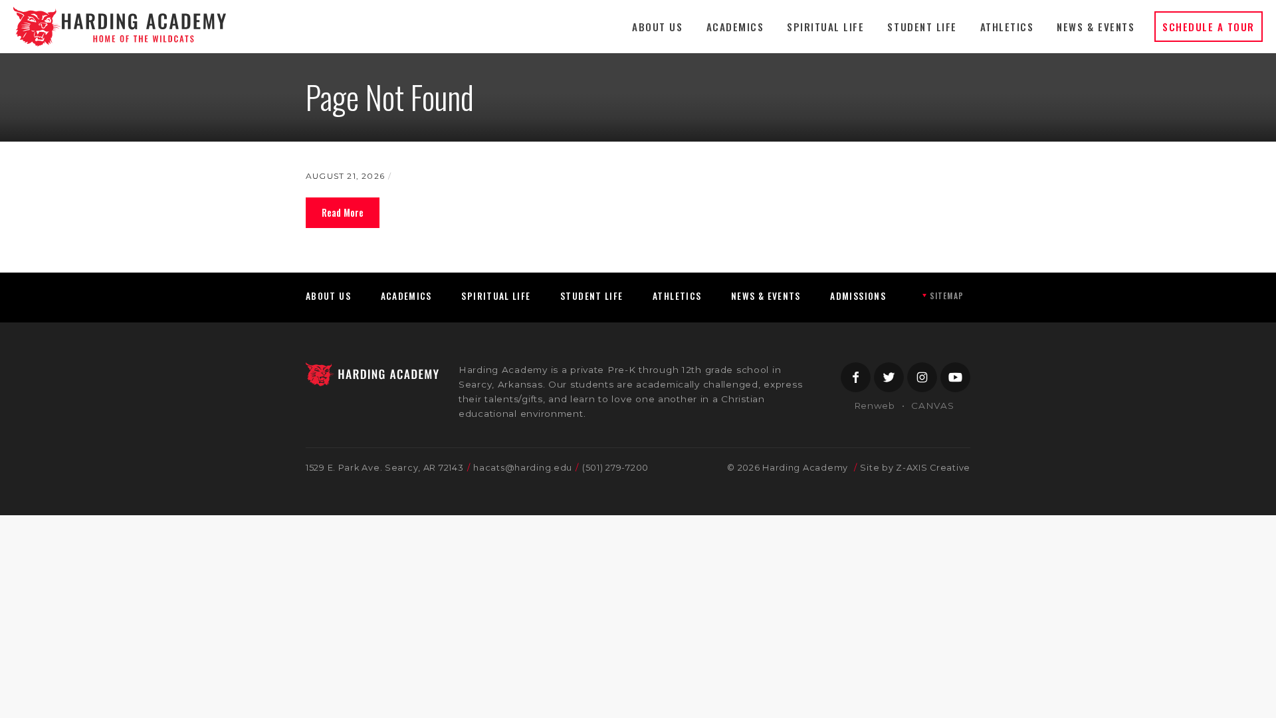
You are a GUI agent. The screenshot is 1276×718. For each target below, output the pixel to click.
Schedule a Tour (1208, 26)
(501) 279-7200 (615, 468)
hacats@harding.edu (522, 468)
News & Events (1095, 26)
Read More (343, 212)
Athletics (1007, 26)
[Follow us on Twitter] (889, 377)
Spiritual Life (825, 26)
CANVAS (932, 405)
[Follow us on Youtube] (955, 377)
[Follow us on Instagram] (922, 377)
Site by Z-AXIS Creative (915, 468)
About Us (657, 26)
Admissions (858, 295)
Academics (735, 26)
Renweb (874, 405)
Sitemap (947, 295)
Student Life (921, 26)
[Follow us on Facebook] (856, 377)
